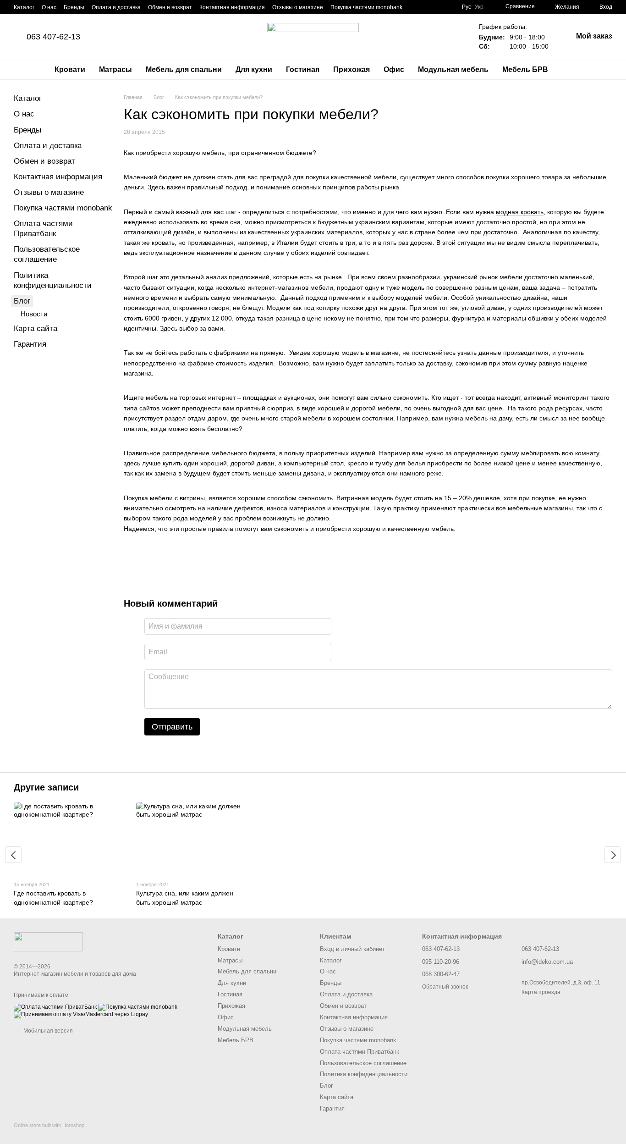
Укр (479, 7)
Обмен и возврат (170, 7)
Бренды (74, 7)
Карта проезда (541, 992)
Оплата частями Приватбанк (359, 1051)
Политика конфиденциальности (363, 1074)
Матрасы (115, 69)
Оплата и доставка (116, 7)
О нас (49, 7)
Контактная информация (232, 7)
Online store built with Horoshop (49, 1125)
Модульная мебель (453, 69)
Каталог (24, 7)
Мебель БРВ (525, 69)
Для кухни (254, 69)
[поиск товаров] (571, 69)
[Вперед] (612, 854)
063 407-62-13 (53, 37)
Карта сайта (35, 328)
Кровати (70, 69)
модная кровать (520, 212)
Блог (22, 301)
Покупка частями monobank (366, 7)
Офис (394, 69)
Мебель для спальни (184, 69)
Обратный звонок (445, 987)
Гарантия (30, 344)
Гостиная (302, 69)
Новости (34, 314)
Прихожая (351, 69)
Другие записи (46, 787)
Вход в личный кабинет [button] (352, 948)
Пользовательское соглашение (363, 1063)
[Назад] (13, 854)
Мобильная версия (47, 1031)
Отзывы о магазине (297, 7)
